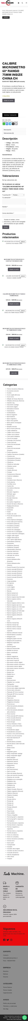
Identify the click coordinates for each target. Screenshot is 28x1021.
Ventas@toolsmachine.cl (10, 958)
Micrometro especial (11, 10)
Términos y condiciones (10, 1006)
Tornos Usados (7, 990)
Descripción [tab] (7, 129)
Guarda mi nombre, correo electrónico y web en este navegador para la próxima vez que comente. (14, 221)
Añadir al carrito (8, 100)
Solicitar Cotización (10, 115)
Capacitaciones (7, 993)
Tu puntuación (6, 195)
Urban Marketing (17, 1019)
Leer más (14, 373)
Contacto (5, 955)
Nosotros (5, 971)
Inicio (3, 10)
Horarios (5, 977)
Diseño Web (10, 1019)
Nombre (5, 206)
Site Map (5, 1009)
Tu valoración (6, 197)
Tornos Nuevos (7, 987)
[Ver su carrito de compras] (18, 3)
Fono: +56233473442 (9, 960)
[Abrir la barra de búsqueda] (22, 3)
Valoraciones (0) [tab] (9, 133)
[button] (24, 1017)
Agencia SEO (20, 1017)
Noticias (5, 974)
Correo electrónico (8, 213)
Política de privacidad (9, 1003)
